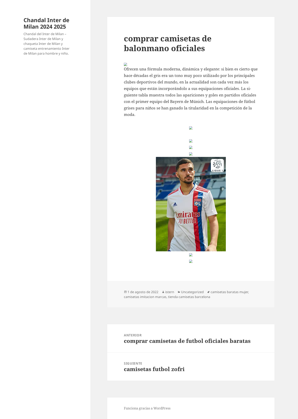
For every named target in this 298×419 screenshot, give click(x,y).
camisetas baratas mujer (229, 292)
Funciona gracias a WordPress (147, 408)
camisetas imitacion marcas (145, 297)
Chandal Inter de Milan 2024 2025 (46, 23)
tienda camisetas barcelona (189, 297)
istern (169, 292)
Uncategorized (192, 292)
